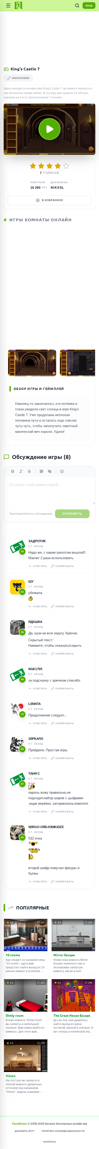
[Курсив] (21, 471)
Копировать (64, 566)
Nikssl (57, 187)
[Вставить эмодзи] (62, 471)
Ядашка (35, 622)
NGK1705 (35, 669)
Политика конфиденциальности (63, 1131)
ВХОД (89, 5)
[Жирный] (12, 471)
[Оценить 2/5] (41, 166)
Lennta (34, 704)
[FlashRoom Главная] (18, 5)
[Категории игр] (8, 5)
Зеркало (35, 738)
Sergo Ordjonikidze (46, 827)
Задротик (37, 541)
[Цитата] (41, 471)
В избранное (52, 200)
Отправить (72, 513)
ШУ (30, 581)
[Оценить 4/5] (57, 166)
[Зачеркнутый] (29, 471)
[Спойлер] (50, 471)
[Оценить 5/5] (66, 166)
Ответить (40, 566)
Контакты (49, 1142)
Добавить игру (24, 1131)
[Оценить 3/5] (49, 166)
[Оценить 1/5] (33, 166)
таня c (34, 773)
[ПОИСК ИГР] (77, 5)
